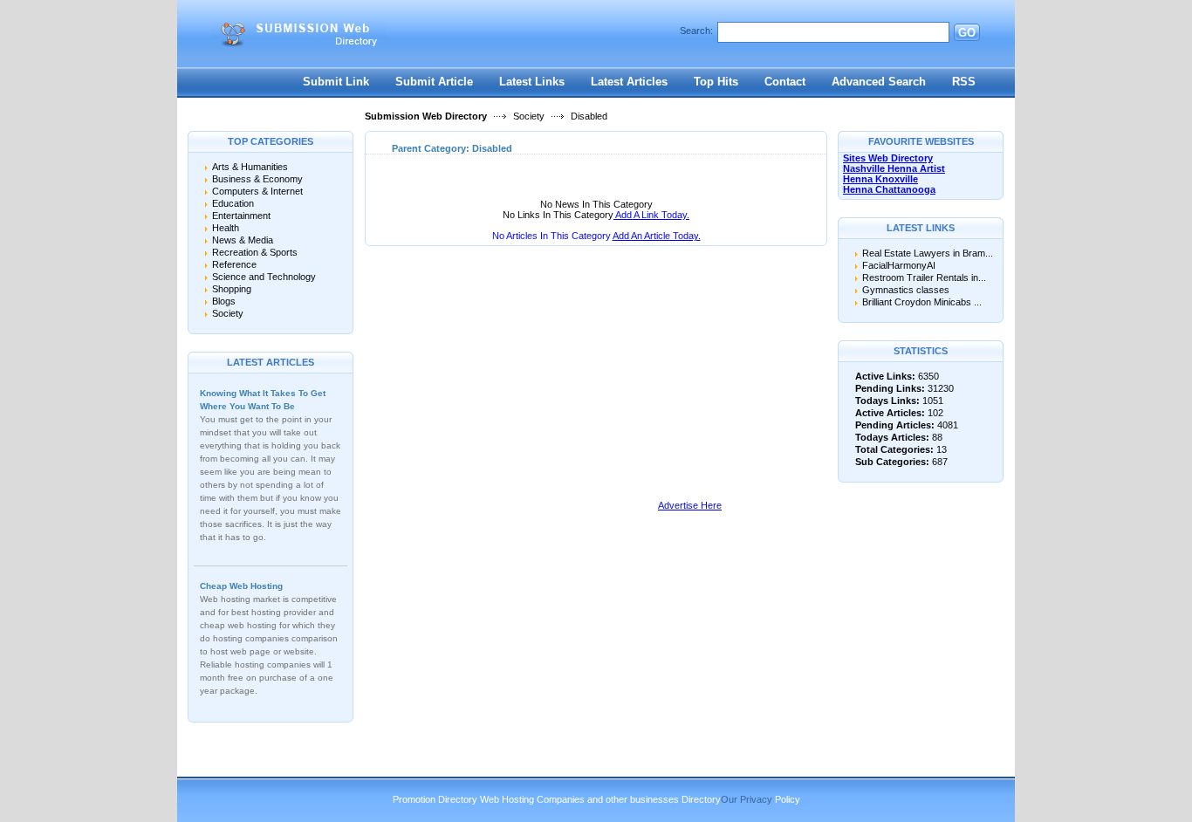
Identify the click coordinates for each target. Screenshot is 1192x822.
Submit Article (434, 81)
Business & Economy (257, 179)
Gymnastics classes (905, 289)
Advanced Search (879, 81)
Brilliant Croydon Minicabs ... (922, 302)
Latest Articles (629, 81)
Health (225, 228)
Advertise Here (690, 505)
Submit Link (336, 81)
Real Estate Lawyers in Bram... (927, 253)
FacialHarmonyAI (898, 265)
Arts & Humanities (250, 166)
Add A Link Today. (651, 214)
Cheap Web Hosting (241, 586)
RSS (964, 81)
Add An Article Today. (657, 235)
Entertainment (241, 215)
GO (967, 32)
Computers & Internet (257, 191)
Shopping (231, 289)
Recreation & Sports (255, 252)
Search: (696, 30)
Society (529, 116)
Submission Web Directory (426, 116)
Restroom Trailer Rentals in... (924, 277)
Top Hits (716, 81)
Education (233, 203)
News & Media (242, 240)
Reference (234, 264)
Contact (784, 81)
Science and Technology (264, 276)
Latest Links (532, 81)
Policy (787, 799)
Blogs (224, 301)
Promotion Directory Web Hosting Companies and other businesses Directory (557, 799)
